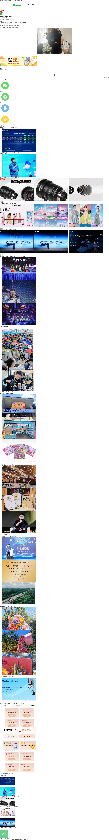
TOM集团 (1, 838)
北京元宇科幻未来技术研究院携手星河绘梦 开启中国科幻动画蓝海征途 (12, 256)
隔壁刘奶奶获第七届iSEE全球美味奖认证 (7, 464)
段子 (30, 4)
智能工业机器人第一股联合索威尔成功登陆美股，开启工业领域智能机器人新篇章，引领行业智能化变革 (20, 700)
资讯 (2, 0)
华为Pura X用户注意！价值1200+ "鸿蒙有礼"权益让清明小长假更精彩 (12, 703)
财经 (17, 0)
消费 (21, 0)
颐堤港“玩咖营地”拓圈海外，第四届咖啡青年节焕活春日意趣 (10, 328)
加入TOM (8, 838)
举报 (1, 68)
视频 (15, 0)
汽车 (22, 0)
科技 (24, 0)
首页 (1, 0)
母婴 (13, 0)
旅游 (10, 0)
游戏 (8, 0)
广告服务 (5, 838)
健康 (19, 0)
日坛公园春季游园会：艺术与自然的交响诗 (7, 606)
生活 (11, 0)
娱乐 (4, 0)
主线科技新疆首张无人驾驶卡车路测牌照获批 (8, 536)
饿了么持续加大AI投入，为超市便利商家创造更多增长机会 (10, 152)
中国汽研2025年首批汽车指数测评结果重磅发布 (8, 127)
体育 (6, 0)
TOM (3, 19)
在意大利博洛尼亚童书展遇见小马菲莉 (7, 393)
